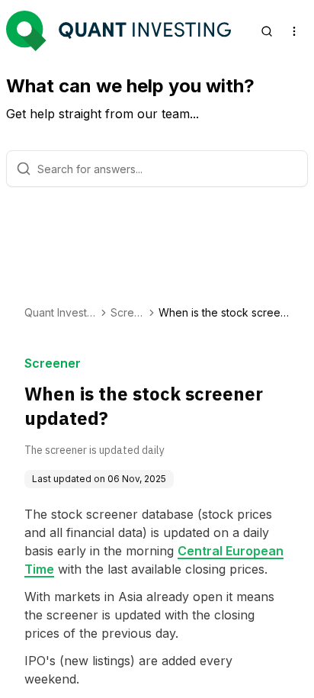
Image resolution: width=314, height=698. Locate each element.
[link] (224, 312)
